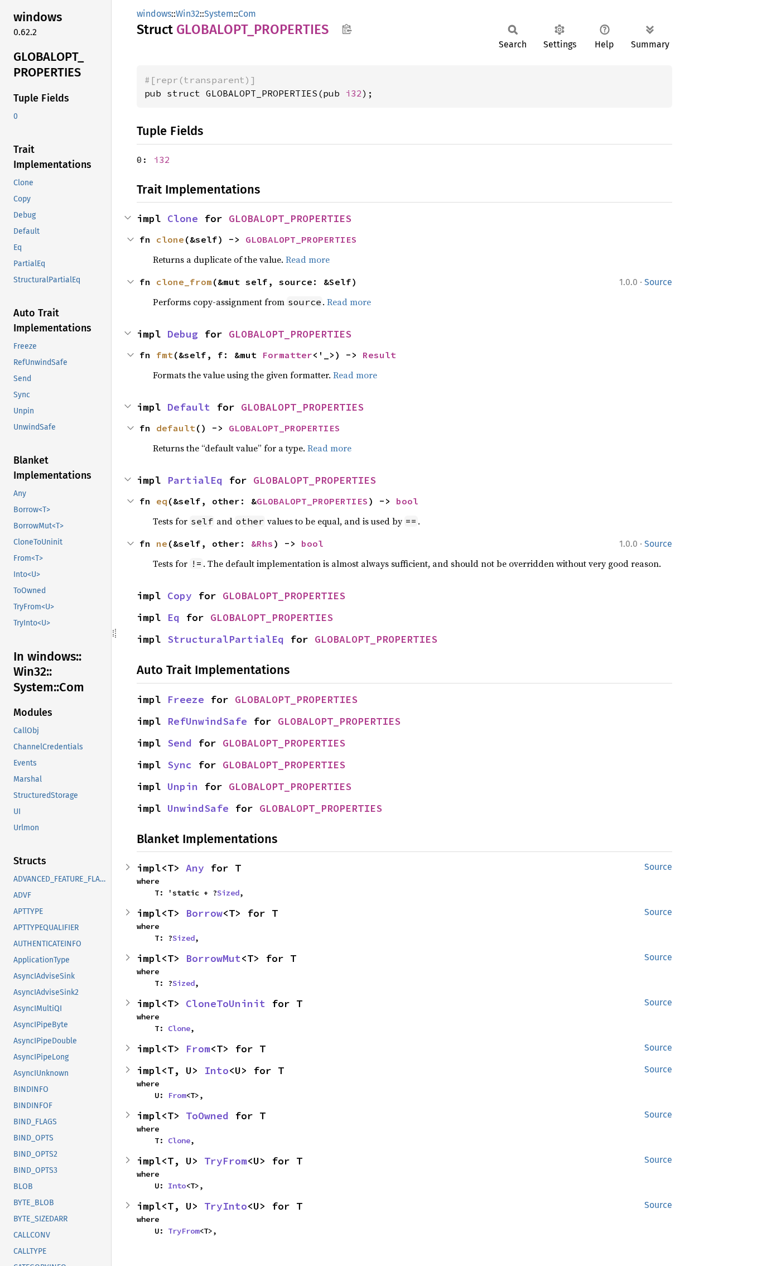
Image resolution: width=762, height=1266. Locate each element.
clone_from (184, 281)
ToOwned (207, 1115)
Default (188, 407)
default (175, 428)
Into (216, 1070)
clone (170, 239)
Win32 (188, 13)
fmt (164, 354)
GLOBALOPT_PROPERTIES (290, 218)
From (198, 1048)
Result (379, 354)
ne (161, 543)
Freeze (185, 699)
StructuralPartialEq (225, 639)
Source (658, 282)
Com (247, 13)
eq (161, 501)
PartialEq (195, 480)
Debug (182, 334)
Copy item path (346, 29)
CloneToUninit (226, 1003)
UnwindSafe (198, 808)
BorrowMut (213, 958)
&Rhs (262, 543)
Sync (179, 764)
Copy (179, 595)
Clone (182, 218)
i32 (353, 93)
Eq (173, 617)
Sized (228, 893)
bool (407, 501)
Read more (308, 259)
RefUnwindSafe (207, 721)
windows (154, 13)
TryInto (225, 1206)
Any (195, 867)
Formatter (287, 354)
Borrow (204, 913)
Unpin (182, 786)
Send (179, 743)
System (219, 13)
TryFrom (225, 1160)
